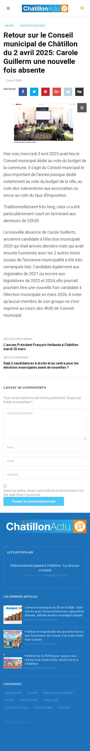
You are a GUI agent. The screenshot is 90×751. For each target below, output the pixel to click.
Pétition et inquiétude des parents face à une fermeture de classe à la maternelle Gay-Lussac (54, 635)
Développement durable (58, 693)
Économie (64, 707)
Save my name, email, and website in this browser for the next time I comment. (43, 493)
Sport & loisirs (43, 707)
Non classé (51, 700)
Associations (13, 693)
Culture (32, 693)
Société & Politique (32, 25)
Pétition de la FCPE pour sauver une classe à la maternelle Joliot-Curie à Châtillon (51, 659)
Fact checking (29, 700)
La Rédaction (31, 575)
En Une (9, 25)
